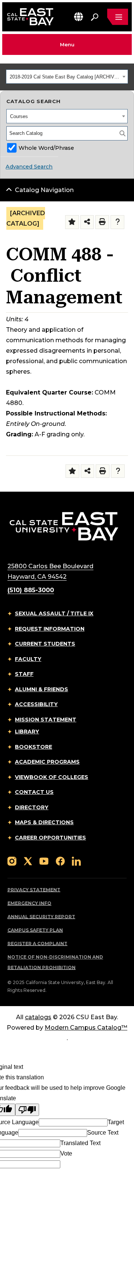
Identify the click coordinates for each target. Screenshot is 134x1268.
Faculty (28, 659)
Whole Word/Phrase (46, 148)
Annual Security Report (41, 916)
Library (27, 731)
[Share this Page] (87, 222)
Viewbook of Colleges (51, 777)
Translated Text (80, 1143)
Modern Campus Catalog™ (86, 1027)
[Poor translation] (27, 1110)
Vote (66, 1153)
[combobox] (67, 76)
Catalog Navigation (44, 190)
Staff (24, 674)
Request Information (49, 628)
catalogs (38, 1017)
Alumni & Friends (41, 689)
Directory (31, 807)
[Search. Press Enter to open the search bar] (94, 16)
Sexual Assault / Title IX (54, 613)
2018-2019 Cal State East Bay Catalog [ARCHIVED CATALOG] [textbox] (65, 77)
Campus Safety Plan (35, 930)
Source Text (102, 1132)
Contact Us (34, 792)
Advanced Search (29, 166)
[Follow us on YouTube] (43, 860)
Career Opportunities (50, 837)
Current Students (45, 643)
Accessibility (36, 704)
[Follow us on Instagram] (11, 860)
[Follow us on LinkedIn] (76, 860)
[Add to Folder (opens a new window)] (72, 222)
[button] (78, 16)
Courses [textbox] (19, 116)
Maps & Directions (44, 822)
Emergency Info (29, 903)
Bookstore (33, 746)
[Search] (122, 133)
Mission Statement (45, 719)
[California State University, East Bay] (63, 526)
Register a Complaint (37, 943)
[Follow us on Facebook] (60, 860)
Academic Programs (47, 761)
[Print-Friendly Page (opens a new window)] (102, 222)
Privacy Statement (33, 890)
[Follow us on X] (27, 860)
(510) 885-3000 (30, 590)
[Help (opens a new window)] (117, 222)
